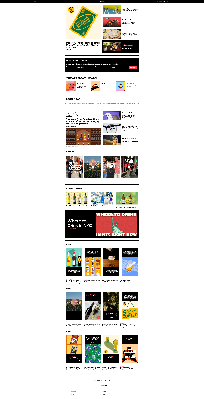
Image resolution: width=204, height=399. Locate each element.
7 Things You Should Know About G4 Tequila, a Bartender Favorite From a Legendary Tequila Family (74, 282)
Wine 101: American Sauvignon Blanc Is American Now (92, 325)
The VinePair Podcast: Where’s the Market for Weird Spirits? (93, 252)
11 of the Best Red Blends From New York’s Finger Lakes (92, 297)
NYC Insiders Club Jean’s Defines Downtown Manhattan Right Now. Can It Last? (73, 369)
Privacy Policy (105, 394)
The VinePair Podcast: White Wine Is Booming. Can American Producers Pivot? (111, 315)
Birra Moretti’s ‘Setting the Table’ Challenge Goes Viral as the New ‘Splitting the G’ (84, 103)
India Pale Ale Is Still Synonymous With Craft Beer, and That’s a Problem (127, 369)
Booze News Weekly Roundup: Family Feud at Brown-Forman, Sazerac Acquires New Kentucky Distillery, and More (129, 115)
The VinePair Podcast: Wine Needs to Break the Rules (81, 85)
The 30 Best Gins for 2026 (98, 206)
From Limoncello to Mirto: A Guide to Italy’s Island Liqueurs (74, 271)
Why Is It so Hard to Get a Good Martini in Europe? (110, 281)
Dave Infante (69, 49)
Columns (42, 1)
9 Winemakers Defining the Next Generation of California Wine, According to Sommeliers (110, 326)
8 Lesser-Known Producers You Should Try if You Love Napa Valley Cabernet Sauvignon (74, 326)
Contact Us (104, 391)
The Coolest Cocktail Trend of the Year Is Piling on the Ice (111, 271)
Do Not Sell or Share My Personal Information (102, 382)
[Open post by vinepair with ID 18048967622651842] (93, 167)
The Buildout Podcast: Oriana (130, 339)
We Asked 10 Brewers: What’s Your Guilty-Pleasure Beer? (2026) (74, 359)
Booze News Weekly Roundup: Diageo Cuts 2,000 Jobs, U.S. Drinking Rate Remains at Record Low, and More (130, 127)
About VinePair (73, 391)
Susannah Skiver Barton (71, 126)
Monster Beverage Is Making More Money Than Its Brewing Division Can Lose (83, 45)
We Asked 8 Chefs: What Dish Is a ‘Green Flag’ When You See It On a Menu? (129, 35)
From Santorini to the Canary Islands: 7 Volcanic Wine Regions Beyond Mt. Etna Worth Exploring (129, 21)
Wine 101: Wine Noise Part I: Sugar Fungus (132, 85)
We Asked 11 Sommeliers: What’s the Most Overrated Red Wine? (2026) (128, 326)
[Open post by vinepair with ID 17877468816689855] (74, 167)
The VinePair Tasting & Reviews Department (78, 396)
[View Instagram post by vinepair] (82, 177)
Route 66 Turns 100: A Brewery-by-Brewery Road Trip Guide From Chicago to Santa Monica (110, 369)
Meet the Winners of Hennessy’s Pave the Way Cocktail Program (129, 47)
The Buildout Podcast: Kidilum (106, 84)
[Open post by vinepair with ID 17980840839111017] (111, 167)
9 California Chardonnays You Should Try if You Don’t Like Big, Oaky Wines (126, 206)
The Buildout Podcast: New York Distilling (92, 281)
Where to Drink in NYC (79, 223)
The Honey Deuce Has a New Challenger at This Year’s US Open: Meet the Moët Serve (130, 9)
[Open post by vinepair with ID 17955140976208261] (129, 167)
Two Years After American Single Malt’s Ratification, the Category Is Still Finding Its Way (82, 121)
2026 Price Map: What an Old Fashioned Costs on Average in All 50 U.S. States (130, 140)
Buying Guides (74, 188)
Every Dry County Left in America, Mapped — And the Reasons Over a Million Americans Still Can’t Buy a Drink (130, 252)
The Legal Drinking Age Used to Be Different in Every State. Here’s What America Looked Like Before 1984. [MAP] (92, 369)
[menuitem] (35, 1)
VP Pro (157, 1)
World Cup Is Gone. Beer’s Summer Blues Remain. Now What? (111, 359)
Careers (72, 394)
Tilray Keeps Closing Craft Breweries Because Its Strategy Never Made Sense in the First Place (130, 297)
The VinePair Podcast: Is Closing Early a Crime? (126, 281)
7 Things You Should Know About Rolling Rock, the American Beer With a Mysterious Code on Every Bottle (92, 340)
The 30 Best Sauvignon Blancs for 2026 (77, 206)
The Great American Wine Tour (74, 315)
